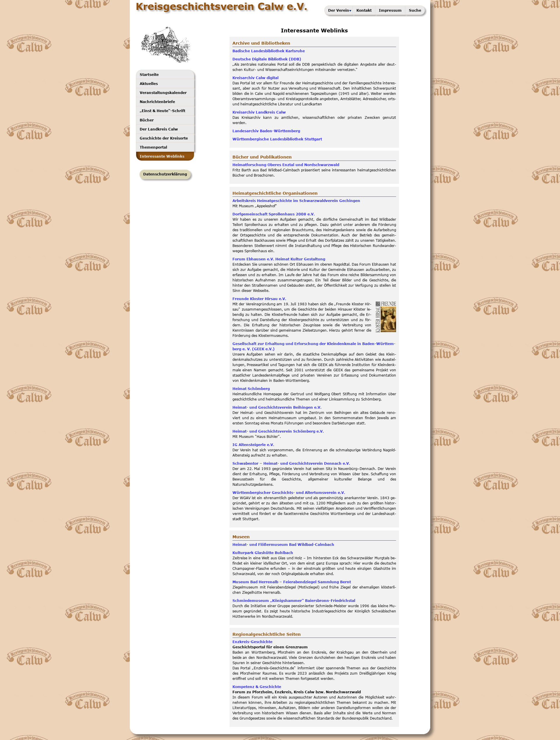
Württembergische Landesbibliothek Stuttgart (277, 139)
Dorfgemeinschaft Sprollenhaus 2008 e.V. (273, 214)
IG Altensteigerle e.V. (253, 445)
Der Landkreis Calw (159, 129)
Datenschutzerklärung (165, 174)
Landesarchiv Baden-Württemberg (266, 131)
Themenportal (153, 147)
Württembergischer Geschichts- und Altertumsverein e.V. (288, 492)
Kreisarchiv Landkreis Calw (259, 112)
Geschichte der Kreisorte (164, 138)
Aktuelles (149, 83)
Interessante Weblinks (162, 156)
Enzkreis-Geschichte (252, 642)
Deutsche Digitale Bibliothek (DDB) (266, 59)
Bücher (147, 120)
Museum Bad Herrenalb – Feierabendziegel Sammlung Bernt (291, 582)
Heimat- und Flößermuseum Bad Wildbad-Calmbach (283, 544)
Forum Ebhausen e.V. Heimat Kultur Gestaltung (278, 259)
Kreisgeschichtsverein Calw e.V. (221, 6)
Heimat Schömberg (251, 388)
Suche (415, 10)
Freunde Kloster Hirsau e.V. (259, 299)
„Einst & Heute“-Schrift (162, 111)
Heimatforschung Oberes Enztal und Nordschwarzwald (285, 165)
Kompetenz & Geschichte (256, 687)
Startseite (149, 74)
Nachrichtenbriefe (157, 102)
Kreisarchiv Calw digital (255, 78)
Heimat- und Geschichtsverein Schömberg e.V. (278, 431)
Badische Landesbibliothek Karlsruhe (268, 51)
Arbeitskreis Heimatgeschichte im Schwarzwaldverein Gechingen (296, 201)
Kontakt (364, 10)
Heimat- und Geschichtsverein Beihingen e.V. (276, 407)
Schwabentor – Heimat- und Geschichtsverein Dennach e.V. (291, 463)
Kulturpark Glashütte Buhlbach (262, 553)
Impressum (390, 10)
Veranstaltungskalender (163, 92)
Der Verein (338, 10)
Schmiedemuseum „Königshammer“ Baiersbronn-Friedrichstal (293, 600)
